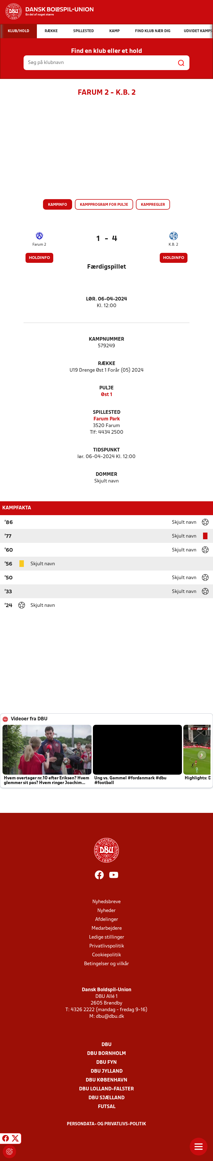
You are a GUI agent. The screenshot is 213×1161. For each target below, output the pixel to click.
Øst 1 (106, 394)
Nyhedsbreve (106, 902)
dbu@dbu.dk (110, 1016)
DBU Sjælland (106, 1098)
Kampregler (153, 205)
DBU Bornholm (106, 1053)
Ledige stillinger (106, 937)
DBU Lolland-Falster (106, 1089)
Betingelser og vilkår (106, 964)
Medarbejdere (107, 928)
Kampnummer (106, 339)
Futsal (106, 1107)
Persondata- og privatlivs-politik (106, 1124)
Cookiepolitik (106, 955)
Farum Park (106, 419)
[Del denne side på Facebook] (5, 1139)
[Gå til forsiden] (46, 11)
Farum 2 (39, 244)
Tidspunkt (106, 450)
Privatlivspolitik (106, 946)
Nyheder (106, 910)
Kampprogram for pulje (104, 205)
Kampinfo (57, 205)
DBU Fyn (106, 1062)
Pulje (106, 388)
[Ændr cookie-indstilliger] (9, 1151)
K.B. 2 (173, 244)
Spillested (106, 412)
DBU (106, 1044)
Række (106, 363)
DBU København (106, 1080)
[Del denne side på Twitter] (15, 1139)
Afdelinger (106, 919)
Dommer (106, 474)
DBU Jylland (107, 1071)
